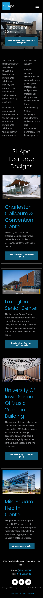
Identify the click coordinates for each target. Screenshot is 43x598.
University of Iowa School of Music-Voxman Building (20, 403)
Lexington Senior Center (21, 304)
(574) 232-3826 (23, 574)
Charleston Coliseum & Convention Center (19, 217)
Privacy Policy (13, 593)
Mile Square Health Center (19, 508)
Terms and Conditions (27, 593)
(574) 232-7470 (25, 570)
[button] (37, 6)
